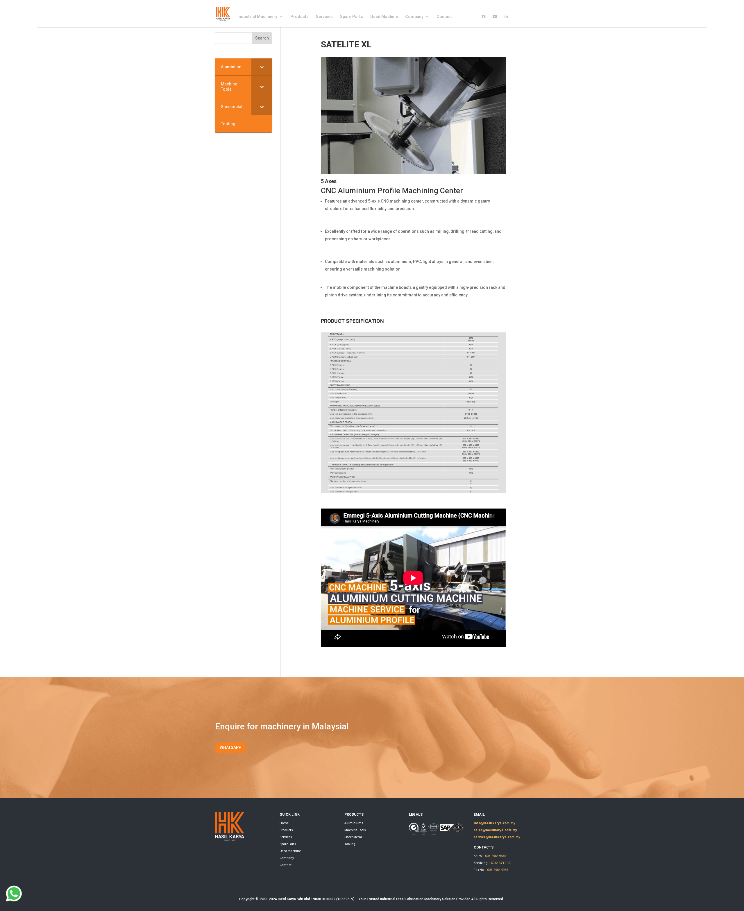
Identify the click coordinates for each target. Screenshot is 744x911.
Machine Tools (355, 830)
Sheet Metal (353, 837)
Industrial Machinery (257, 17)
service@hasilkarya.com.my (497, 837)
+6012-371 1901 (500, 862)
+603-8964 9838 (494, 855)
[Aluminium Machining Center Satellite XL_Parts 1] (413, 172)
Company (414, 17)
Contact (444, 17)
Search (262, 38)
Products (299, 17)
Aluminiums (353, 823)
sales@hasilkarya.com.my (495, 830)
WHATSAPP (230, 747)
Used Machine (384, 17)
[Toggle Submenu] (261, 66)
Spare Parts (351, 17)
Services (324, 17)
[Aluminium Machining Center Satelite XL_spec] (413, 491)
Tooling (349, 844)
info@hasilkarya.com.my (494, 823)
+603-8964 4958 (496, 869)
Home (284, 823)
